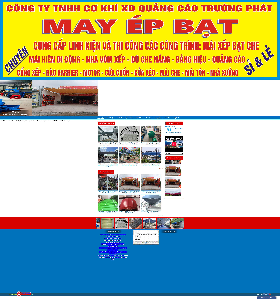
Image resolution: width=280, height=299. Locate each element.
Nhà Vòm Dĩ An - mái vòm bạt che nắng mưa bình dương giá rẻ (150, 212)
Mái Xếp (148, 118)
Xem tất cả (160, 168)
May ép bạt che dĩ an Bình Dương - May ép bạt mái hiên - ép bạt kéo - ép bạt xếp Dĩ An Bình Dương (151, 144)
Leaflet (142, 243)
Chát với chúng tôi (266, 298)
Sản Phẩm (120, 118)
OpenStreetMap (151, 243)
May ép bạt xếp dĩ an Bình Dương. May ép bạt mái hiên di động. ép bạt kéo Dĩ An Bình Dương (129, 143)
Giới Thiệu (110, 118)
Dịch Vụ (176, 118)
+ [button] (134, 232)
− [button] (134, 234)
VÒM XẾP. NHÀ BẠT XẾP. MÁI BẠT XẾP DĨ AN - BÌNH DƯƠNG (129, 212)
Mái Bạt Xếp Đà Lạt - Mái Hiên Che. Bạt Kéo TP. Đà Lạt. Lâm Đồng (150, 192)
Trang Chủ (101, 118)
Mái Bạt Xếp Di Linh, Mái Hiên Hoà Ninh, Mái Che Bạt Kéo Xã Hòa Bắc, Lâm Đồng (108, 212)
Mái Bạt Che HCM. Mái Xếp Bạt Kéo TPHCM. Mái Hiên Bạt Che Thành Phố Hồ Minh (151, 165)
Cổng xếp (158, 118)
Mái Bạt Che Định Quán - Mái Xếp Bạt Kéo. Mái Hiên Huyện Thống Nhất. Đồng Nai (129, 192)
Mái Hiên (139, 118)
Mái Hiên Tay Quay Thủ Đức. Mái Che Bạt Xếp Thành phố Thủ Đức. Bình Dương (129, 165)
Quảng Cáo (129, 118)
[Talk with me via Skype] (169, 131)
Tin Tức (167, 118)
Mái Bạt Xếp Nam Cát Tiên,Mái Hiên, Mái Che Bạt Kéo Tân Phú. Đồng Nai (108, 192)
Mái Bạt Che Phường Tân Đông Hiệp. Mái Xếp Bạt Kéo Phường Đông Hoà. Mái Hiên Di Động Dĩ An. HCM (108, 165)
